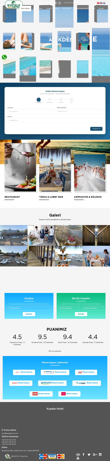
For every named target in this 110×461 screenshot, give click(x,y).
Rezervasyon (26, 372)
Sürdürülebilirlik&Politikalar (84, 8)
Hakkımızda (37, 8)
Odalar (49, 8)
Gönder (29, 314)
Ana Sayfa (25, 8)
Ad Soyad (10, 107)
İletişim (101, 8)
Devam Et (95, 128)
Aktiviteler (67, 8)
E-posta (10, 116)
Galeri (57, 8)
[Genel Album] (14, 235)
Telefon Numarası (62, 107)
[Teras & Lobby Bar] (68, 235)
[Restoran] (41, 235)
